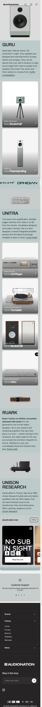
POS (32, 706)
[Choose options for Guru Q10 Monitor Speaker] (13, 553)
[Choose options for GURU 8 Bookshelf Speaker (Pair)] (7, 553)
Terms (7, 626)
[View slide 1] (16, 595)
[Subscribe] (34, 680)
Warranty (8, 640)
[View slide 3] (21, 595)
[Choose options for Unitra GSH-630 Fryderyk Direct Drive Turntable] (39, 553)
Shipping (8, 637)
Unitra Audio (31, 237)
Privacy (8, 630)
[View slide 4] (24, 595)
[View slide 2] (18, 595)
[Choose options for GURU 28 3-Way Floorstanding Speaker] (18, 553)
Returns (8, 633)
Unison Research (9, 511)
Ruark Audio (12, 449)
